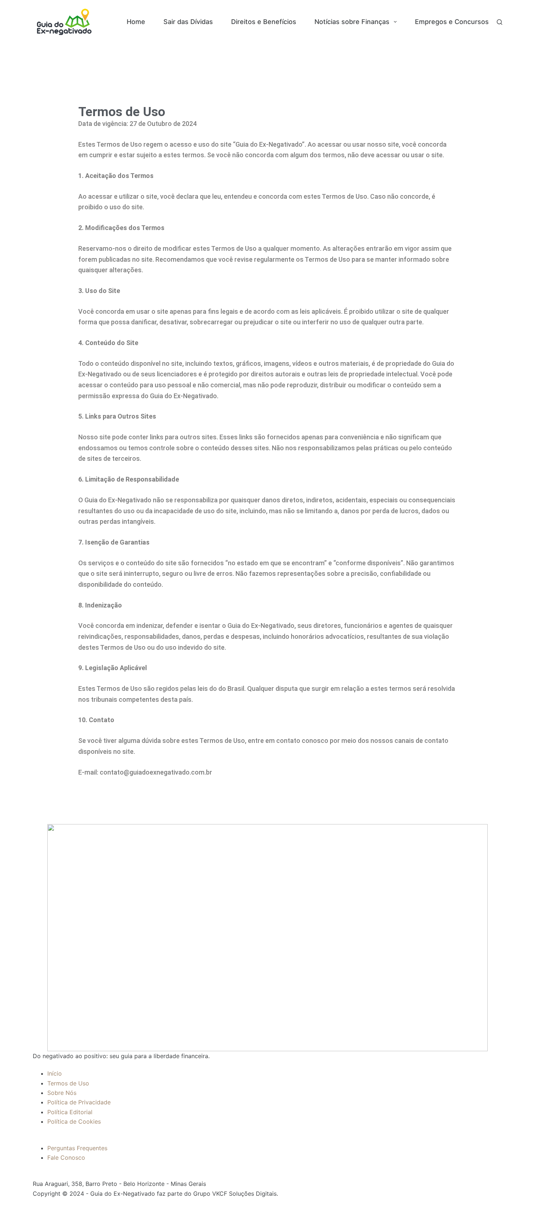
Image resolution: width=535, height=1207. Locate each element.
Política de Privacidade (79, 1102)
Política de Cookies (74, 1121)
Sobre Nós (61, 1092)
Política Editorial (69, 1112)
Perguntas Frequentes (77, 1148)
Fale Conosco (66, 1157)
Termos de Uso (68, 1083)
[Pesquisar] (499, 22)
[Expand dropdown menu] (395, 21)
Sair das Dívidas (188, 21)
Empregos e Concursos (452, 21)
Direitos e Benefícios (263, 21)
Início (54, 1073)
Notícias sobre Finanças (351, 21)
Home (136, 21)
